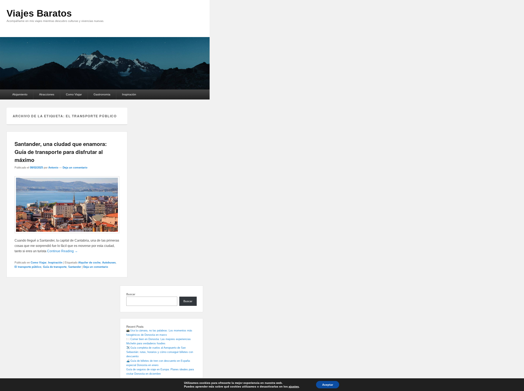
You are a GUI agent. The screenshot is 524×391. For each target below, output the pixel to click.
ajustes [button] (294, 386)
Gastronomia (102, 94)
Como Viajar (74, 94)
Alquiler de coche (89, 262)
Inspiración (129, 94)
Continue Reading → (62, 251)
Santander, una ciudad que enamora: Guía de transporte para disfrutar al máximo (61, 152)
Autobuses (109, 262)
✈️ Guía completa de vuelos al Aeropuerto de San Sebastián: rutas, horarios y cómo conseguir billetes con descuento (159, 352)
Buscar (130, 294)
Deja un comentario (75, 167)
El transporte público (28, 266)
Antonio (53, 167)
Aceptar (327, 384)
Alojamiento (19, 94)
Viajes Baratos (39, 13)
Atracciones (46, 94)
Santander (74, 266)
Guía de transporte (55, 266)
